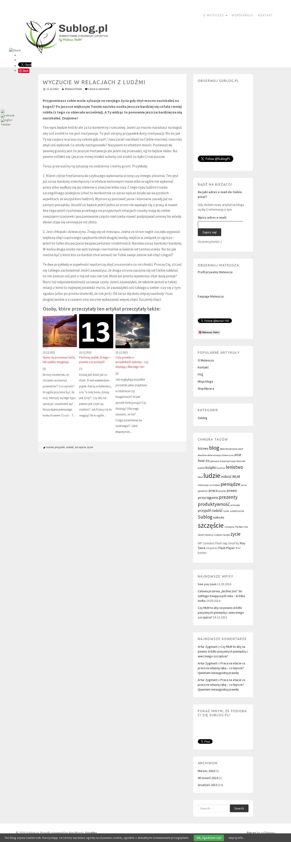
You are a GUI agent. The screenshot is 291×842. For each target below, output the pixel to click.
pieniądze (230, 484)
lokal (200, 477)
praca (213, 490)
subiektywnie (237, 510)
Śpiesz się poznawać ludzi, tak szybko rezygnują (59, 359)
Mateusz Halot (73, 89)
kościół (201, 467)
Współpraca (242, 15)
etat (237, 454)
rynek (226, 510)
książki (210, 467)
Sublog (202, 418)
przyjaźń (60, 447)
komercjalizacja (228, 461)
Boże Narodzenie (228, 448)
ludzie (50, 447)
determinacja (214, 455)
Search (239, 808)
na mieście (214, 485)
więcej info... (236, 838)
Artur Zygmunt (207, 647)
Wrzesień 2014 (208, 778)
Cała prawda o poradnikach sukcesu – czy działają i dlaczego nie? (131, 362)
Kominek (241, 461)
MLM (236, 476)
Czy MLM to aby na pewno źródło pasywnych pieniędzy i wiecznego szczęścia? (221, 612)
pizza (244, 485)
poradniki (203, 490)
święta (226, 534)
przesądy (235, 505)
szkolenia (229, 526)
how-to (204, 460)
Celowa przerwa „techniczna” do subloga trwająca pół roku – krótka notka (221, 596)
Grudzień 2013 (207, 785)
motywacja (203, 485)
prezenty (228, 497)
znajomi (218, 534)
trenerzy (209, 534)
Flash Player (226, 548)
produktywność (214, 504)
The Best (239, 526)
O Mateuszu (214, 15)
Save (25, 70)
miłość (226, 476)
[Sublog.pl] (67, 33)
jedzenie (214, 461)
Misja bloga (205, 381)
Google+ (91, 833)
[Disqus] (112, 516)
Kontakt (265, 15)
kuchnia (221, 467)
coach (240, 448)
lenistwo (234, 467)
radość (70, 447)
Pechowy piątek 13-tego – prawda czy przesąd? (95, 359)
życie (90, 447)
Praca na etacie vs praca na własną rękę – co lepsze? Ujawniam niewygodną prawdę (221, 668)
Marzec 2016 (206, 771)
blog (214, 447)
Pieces (251, 833)
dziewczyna (227, 455)
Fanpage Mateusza (210, 296)
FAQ (200, 374)
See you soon (207, 584)
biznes (203, 448)
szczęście (80, 447)
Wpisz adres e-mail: (212, 217)
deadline (202, 455)
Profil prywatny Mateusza (215, 272)
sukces (218, 517)
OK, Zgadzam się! (208, 838)
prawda (222, 490)
